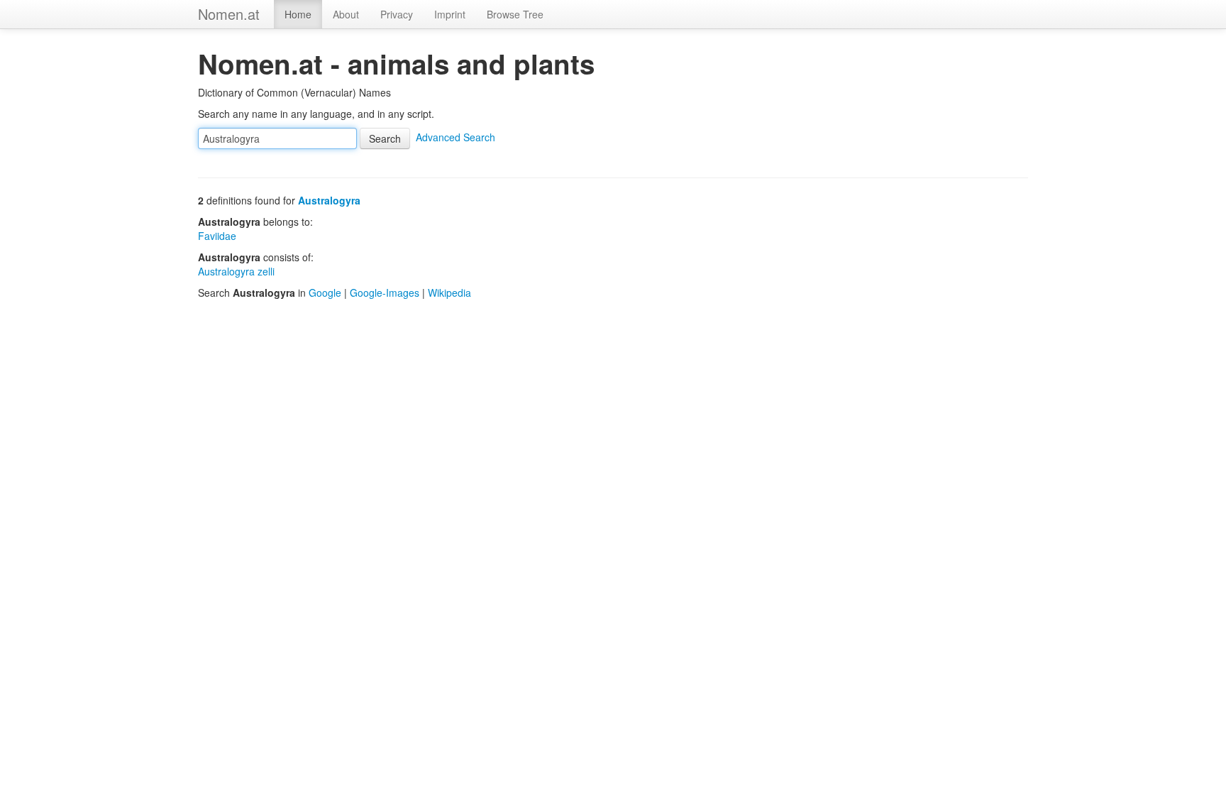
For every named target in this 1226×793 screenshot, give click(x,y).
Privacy (396, 14)
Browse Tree (515, 14)
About (346, 14)
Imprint (449, 14)
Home (298, 14)
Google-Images (384, 292)
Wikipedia (449, 292)
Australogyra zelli (236, 271)
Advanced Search (455, 137)
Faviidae (217, 236)
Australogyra (329, 200)
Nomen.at (229, 14)
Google (325, 292)
